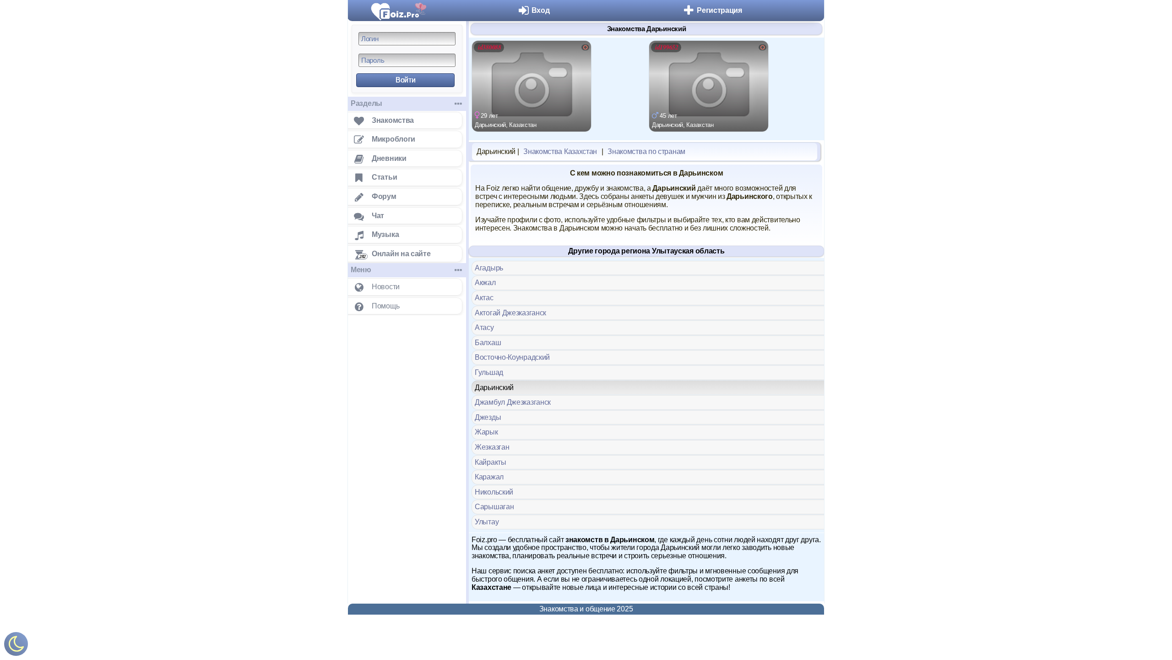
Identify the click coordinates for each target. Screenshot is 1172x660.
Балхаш (488, 342)
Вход (541, 10)
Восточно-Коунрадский (512, 357)
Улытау (487, 522)
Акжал (485, 282)
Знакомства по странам (646, 151)
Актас (484, 298)
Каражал (489, 477)
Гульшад (489, 372)
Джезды (488, 417)
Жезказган (492, 447)
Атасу (484, 327)
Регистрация (719, 10)
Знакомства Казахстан (560, 151)
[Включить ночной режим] (16, 646)
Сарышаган (494, 507)
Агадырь (489, 268)
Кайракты (490, 462)
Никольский (494, 492)
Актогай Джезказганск (510, 313)
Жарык (486, 432)
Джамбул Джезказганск (513, 402)
